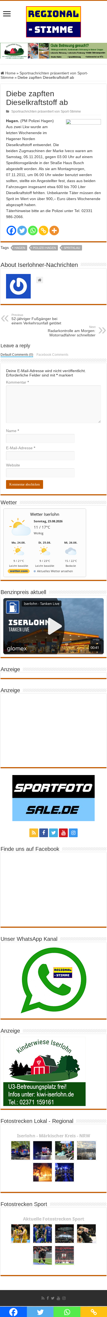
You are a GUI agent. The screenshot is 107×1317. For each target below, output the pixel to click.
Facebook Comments (52, 355)
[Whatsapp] (33, 230)
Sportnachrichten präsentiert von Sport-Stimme (46, 111)
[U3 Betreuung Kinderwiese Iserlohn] (53, 50)
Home (10, 73)
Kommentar (17, 382)
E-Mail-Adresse (20, 448)
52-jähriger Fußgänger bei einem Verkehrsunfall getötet (36, 319)
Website (13, 465)
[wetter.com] (19, 572)
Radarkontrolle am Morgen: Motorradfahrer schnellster (71, 331)
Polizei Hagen (44, 247)
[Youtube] (63, 832)
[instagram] (73, 832)
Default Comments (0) (17, 355)
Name (12, 431)
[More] (54, 230)
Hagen (20, 247)
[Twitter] (22, 230)
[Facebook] (11, 230)
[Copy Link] (43, 230)
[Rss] (33, 832)
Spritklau (72, 247)
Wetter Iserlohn (44, 514)
